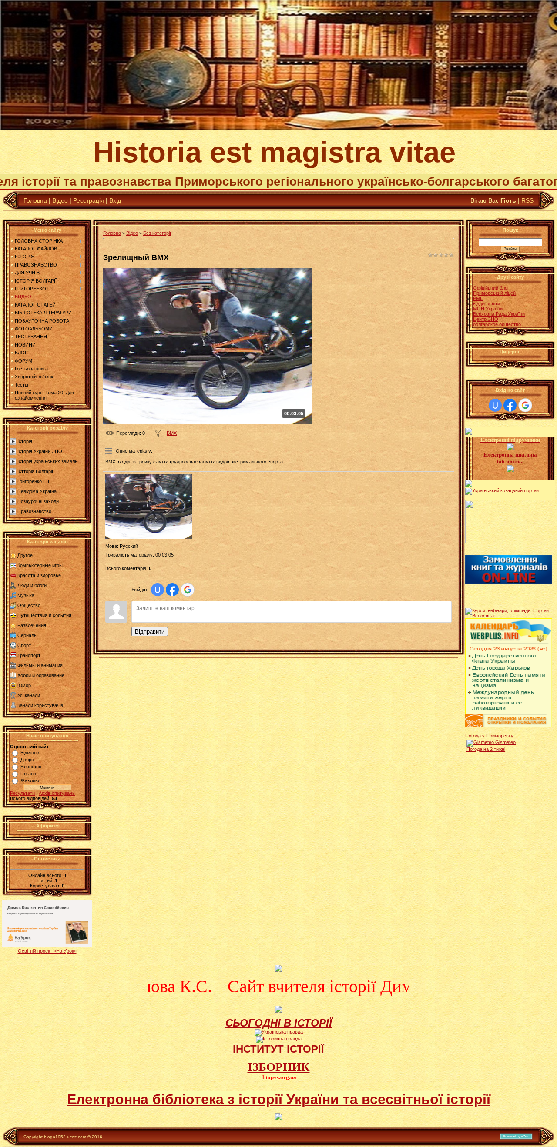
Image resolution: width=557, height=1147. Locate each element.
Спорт (24, 645)
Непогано (30, 766)
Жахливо (30, 780)
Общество (28, 605)
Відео (60, 200)
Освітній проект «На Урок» (47, 951)
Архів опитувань (57, 793)
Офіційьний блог (491, 287)
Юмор (24, 685)
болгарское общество (497, 324)
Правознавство (34, 511)
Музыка (25, 595)
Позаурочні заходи (38, 501)
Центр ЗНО (485, 319)
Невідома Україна (37, 491)
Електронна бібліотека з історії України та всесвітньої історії (278, 1099)
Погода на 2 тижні (485, 749)
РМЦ (478, 298)
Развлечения (31, 625)
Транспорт (28, 655)
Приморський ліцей (494, 293)
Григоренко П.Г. (34, 481)
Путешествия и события (44, 615)
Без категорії (157, 233)
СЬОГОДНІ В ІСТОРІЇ (278, 1023)
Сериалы (27, 635)
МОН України (488, 308)
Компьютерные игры (40, 565)
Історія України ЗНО (39, 451)
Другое (25, 555)
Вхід (115, 200)
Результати (22, 793)
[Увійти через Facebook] (172, 589)
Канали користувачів (40, 705)
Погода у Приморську (489, 735)
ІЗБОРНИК (279, 1067)
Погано (28, 773)
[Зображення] (148, 506)
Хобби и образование (40, 675)
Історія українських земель (47, 461)
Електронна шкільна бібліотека (510, 458)
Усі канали (28, 695)
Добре (27, 759)
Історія (24, 441)
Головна (35, 200)
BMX (172, 433)
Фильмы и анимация (40, 665)
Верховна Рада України (499, 314)
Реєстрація (88, 200)
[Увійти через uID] (157, 589)
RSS (527, 200)
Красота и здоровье (39, 575)
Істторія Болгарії (35, 471)
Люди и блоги (32, 585)
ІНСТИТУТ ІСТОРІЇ (278, 1049)
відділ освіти (486, 303)
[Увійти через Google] (188, 590)
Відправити (149, 631)
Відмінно (29, 752)
